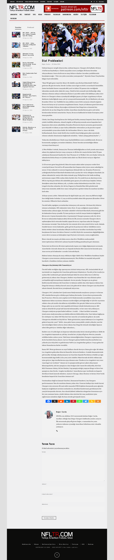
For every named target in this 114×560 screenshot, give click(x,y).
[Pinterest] (73, 401)
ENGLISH (12, 1)
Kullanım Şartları (49, 544)
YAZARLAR (56, 14)
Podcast (30, 27)
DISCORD (42, 1)
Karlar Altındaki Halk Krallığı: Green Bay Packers (29, 64)
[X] (55, 401)
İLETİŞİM (56, 1)
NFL (21, 14)
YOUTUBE (49, 1)
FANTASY (27, 14)
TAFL (34, 14)
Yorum (44, 451)
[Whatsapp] (79, 401)
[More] (98, 401)
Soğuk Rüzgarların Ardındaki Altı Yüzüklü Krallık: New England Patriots (29, 84)
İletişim (75, 544)
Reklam (91, 544)
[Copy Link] (92, 401)
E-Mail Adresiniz (47, 494)
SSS (83, 544)
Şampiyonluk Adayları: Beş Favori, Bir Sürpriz (30, 95)
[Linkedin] (67, 401)
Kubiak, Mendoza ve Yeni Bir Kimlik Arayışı (29, 128)
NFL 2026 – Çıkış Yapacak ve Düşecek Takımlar (29, 44)
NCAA (40, 14)
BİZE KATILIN (20, 1)
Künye (36, 544)
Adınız (44, 484)
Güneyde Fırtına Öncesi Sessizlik (28, 54)
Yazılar (18, 27)
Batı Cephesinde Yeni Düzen (30, 74)
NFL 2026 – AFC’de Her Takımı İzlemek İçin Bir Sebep (29, 34)
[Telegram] (86, 401)
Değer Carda (46, 64)
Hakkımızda (26, 544)
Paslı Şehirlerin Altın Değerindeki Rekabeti (29, 106)
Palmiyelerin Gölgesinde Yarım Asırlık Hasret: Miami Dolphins (28, 117)
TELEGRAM (92, 14)
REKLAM (62, 1)
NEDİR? (76, 14)
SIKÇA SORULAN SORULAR (31, 1)
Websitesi (45, 504)
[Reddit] (61, 401)
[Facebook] (48, 401)
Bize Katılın (64, 544)
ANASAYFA (13, 14)
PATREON (13, 18)
